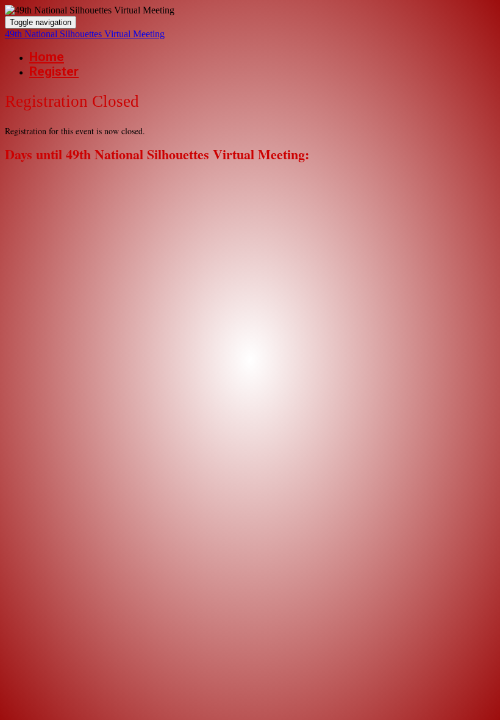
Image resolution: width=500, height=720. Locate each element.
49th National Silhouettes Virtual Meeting (85, 34)
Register (54, 71)
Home (46, 56)
